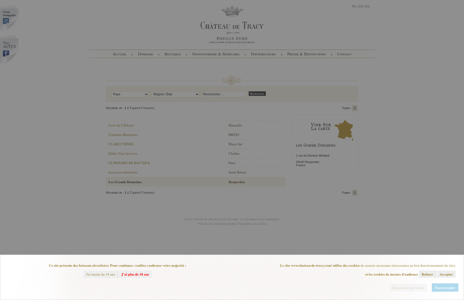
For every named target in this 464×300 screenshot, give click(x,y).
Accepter (446, 274)
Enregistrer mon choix (408, 287)
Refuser (427, 274)
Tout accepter (445, 287)
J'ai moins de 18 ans (100, 274)
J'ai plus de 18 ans (135, 274)
